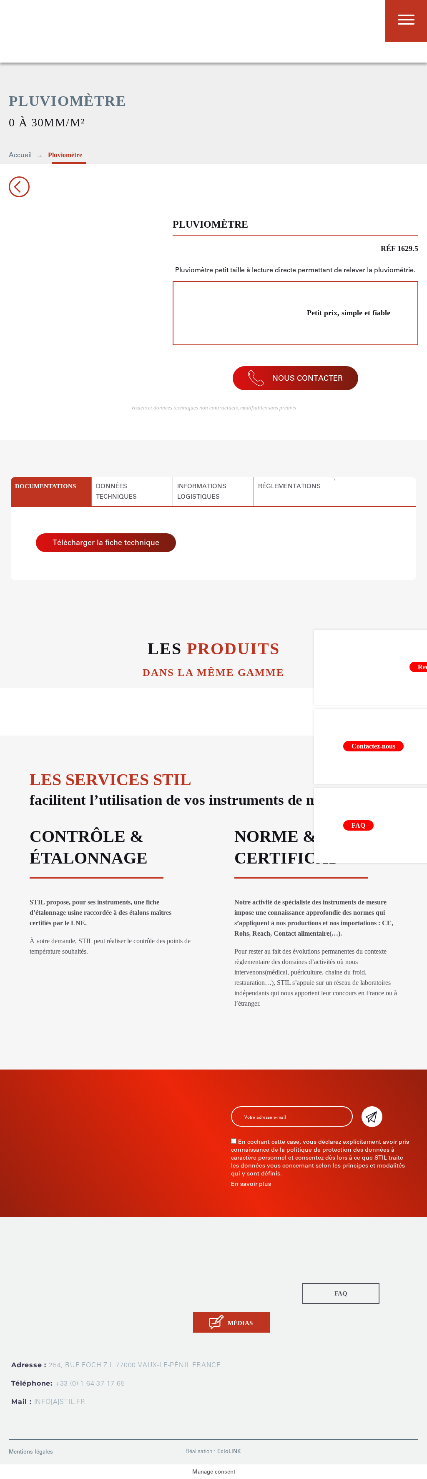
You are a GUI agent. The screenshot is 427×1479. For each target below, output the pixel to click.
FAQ (340, 1293)
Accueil (20, 155)
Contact (204, 1299)
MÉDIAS (240, 1323)
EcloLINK (229, 1451)
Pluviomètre (65, 154)
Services (206, 1279)
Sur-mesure (210, 1268)
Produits (205, 1258)
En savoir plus (251, 1184)
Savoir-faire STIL (217, 1289)
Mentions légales (31, 1452)
